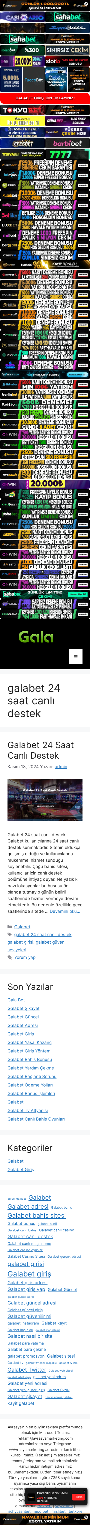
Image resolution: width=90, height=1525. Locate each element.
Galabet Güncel (23, 1016)
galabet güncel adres (21, 1296)
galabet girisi (20, 942)
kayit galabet (21, 1403)
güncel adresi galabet (58, 1397)
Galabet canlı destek (30, 1236)
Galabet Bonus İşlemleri (31, 1093)
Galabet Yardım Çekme (31, 1067)
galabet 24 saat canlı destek (43, 934)
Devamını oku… (65, 911)
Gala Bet (16, 999)
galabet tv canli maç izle (41, 1363)
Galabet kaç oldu (20, 1330)
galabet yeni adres (49, 1377)
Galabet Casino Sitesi (26, 1256)
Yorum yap (25, 957)
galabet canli (47, 1224)
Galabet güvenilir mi (29, 1316)
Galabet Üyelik (59, 1390)
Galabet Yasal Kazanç (30, 1042)
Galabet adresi (28, 1206)
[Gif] (45, 264)
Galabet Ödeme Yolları (30, 1084)
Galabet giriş (29, 1273)
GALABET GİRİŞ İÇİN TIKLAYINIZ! (45, 98)
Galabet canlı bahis (22, 1230)
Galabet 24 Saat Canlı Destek (41, 750)
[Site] (45, 165)
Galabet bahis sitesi (37, 1215)
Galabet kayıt (54, 1323)
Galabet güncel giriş (25, 1310)
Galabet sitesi (61, 1356)
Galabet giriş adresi (28, 1282)
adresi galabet (17, 1198)
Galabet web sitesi (61, 1370)
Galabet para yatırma (26, 1343)
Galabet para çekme (27, 1349)
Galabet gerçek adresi (64, 1256)
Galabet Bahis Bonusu (30, 1059)
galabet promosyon (26, 1356)
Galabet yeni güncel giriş (26, 1390)
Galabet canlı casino (56, 1230)
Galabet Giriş (21, 1033)
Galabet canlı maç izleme (29, 1243)
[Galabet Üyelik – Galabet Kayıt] (45, 636)
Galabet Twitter (27, 1370)
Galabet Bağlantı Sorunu (32, 1076)
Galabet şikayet (25, 1396)
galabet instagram (23, 1323)
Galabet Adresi (23, 1025)
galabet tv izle (68, 1363)
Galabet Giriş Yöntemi (30, 1050)
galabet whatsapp (19, 1377)
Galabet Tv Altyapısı (28, 1110)
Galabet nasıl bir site (30, 1336)
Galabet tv (15, 1363)
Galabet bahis (61, 1207)
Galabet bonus (21, 1223)
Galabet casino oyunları (25, 1250)
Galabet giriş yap (26, 1289)
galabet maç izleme (48, 1330)
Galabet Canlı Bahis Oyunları (36, 1119)
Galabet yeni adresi (27, 1383)
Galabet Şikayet (24, 1008)
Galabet (22, 926)
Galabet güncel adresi (32, 1303)
